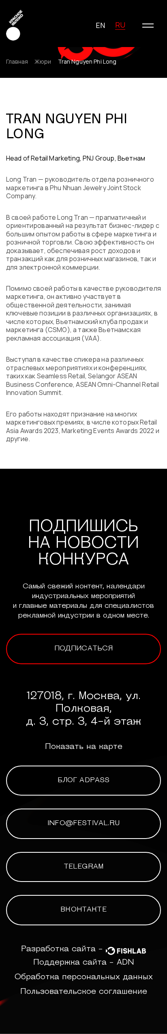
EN (100, 25)
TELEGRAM (83, 867)
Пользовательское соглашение (83, 992)
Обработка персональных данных (84, 977)
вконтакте (83, 910)
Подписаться (83, 648)
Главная (17, 61)
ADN (125, 963)
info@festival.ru (83, 823)
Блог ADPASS (84, 780)
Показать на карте (83, 747)
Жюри (42, 61)
